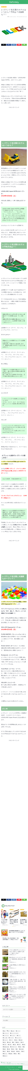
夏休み (18, 1042)
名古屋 (9, 1042)
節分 (5, 1051)
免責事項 (19, 1067)
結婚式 (14, 1051)
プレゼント (6, 1040)
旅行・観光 (4, 6)
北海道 (21, 1040)
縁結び (19, 1051)
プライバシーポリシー (11, 1067)
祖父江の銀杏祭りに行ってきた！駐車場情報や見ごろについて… (17, 973)
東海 (20, 1046)
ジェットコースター (14, 1033)
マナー (12, 1040)
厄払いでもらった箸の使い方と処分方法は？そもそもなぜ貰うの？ (17, 988)
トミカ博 (5, 1037)
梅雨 (5, 1049)
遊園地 (11, 1053)
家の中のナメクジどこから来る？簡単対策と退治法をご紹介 (17, 959)
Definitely (14, 2)
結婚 (9, 1051)
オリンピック (6, 1033)
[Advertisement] (14, 62)
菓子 (23, 1051)
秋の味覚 (21, 1049)
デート (19, 1035)
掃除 (24, 1044)
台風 (5, 1042)
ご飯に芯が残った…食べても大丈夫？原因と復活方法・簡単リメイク (17, 981)
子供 (22, 1042)
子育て (5, 1044)
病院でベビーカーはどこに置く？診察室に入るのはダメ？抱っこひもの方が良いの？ (17, 996)
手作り (19, 1044)
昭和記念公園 (6, 1046)
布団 (15, 1044)
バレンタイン (18, 1037)
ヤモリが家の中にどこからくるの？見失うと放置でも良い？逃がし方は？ (17, 951)
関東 (15, 1053)
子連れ (10, 1044)
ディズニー (13, 1035)
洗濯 (9, 1049)
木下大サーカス (14, 1046)
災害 (13, 1049)
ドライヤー (12, 1037)
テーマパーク (6, 1035)
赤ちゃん (5, 1053)
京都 (16, 1040)
